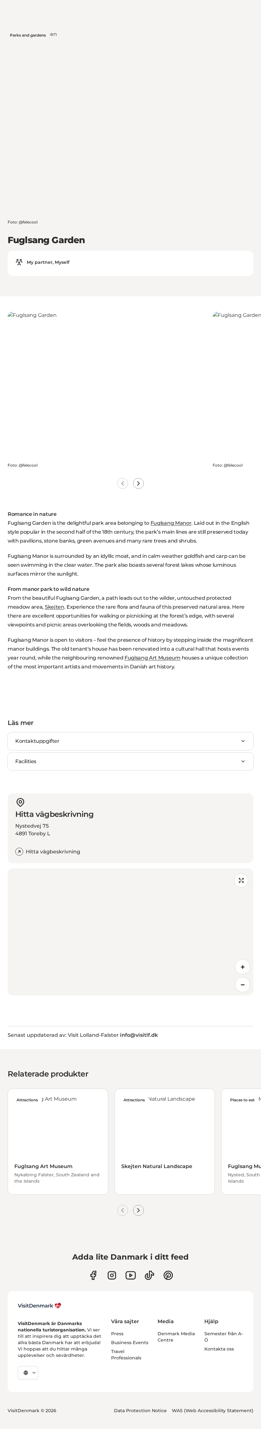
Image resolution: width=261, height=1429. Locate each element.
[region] (130, 931)
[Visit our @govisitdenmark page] (149, 1275)
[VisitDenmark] (39, 1306)
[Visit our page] (111, 1275)
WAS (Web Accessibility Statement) (212, 1410)
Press (117, 1334)
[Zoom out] (242, 984)
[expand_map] (241, 880)
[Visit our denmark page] (93, 1275)
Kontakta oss (219, 1349)
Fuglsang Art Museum (152, 658)
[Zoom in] (242, 966)
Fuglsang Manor (171, 523)
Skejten (54, 607)
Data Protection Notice (140, 1410)
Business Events (129, 1342)
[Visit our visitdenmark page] (130, 1275)
